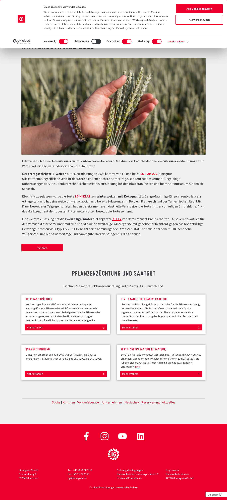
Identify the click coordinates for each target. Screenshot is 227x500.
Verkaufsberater (88, 402)
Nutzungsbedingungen (130, 470)
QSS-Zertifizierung (37, 349)
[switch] (96, 41)
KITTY (116, 219)
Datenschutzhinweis (177, 474)
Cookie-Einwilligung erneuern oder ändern (114, 487)
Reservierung (150, 402)
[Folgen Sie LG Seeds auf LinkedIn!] (140, 436)
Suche (56, 402)
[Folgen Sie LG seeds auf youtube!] (122, 436)
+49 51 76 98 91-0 (82, 470)
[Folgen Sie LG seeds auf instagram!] (104, 436)
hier (137, 366)
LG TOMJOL (148, 174)
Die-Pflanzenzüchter (38, 298)
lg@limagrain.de (77, 478)
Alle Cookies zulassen (199, 8)
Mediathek (131, 402)
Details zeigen (176, 41)
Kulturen (69, 402)
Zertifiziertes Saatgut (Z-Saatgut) (143, 349)
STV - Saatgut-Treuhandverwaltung (144, 298)
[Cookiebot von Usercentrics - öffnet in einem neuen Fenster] (21, 41)
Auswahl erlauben (199, 19)
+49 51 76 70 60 (80, 474)
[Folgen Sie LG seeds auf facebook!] (86, 436)
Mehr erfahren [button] (35, 327)
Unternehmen (112, 402)
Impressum (172, 470)
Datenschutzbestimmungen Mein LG (138, 474)
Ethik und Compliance (129, 478)
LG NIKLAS (82, 196)
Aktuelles (168, 402)
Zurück (42, 247)
